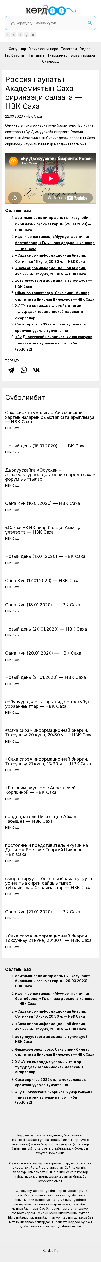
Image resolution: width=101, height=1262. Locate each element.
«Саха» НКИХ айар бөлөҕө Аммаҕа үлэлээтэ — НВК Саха (43, 530)
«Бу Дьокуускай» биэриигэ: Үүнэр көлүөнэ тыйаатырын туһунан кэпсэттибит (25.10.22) (53, 343)
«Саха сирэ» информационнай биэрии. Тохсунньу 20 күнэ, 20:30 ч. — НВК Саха (49, 732)
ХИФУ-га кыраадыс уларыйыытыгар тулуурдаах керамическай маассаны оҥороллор (49, 312)
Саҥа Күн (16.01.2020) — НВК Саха (42, 503)
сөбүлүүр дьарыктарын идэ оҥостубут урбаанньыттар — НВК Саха (47, 704)
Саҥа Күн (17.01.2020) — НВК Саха (42, 580)
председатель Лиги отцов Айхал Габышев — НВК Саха (40, 818)
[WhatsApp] (24, 370)
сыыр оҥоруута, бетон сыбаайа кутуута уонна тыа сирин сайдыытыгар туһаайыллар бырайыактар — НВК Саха (48, 883)
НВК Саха (34, 116)
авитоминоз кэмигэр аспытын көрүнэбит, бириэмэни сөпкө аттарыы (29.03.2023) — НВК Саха (53, 224)
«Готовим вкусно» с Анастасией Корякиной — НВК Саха (40, 790)
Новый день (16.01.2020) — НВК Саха (45, 445)
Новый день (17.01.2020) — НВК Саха (45, 556)
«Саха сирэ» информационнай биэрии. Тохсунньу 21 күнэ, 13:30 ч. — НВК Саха (48, 761)
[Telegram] (11, 370)
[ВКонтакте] (36, 370)
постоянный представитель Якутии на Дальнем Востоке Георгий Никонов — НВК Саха (46, 849)
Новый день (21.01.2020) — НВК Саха (45, 677)
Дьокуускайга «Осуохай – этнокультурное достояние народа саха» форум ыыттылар (50, 474)
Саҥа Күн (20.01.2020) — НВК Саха (43, 653)
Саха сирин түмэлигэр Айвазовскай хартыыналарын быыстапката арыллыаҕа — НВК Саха (49, 417)
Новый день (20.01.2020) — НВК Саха (46, 628)
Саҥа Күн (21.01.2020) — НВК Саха (42, 911)
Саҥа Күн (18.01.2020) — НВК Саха (42, 604)
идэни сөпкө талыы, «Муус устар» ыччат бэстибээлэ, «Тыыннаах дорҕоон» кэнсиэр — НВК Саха (55, 243)
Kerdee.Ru (51, 1251)
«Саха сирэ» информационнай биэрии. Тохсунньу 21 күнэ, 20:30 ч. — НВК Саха (48, 938)
